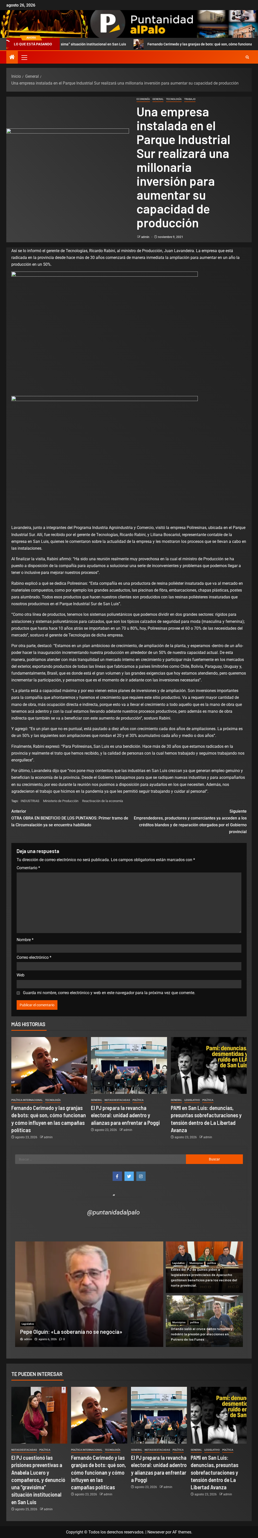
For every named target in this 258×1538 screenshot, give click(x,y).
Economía (143, 99)
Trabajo (190, 99)
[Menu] (24, 57)
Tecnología (174, 99)
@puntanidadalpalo (113, 1212)
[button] (24, 57)
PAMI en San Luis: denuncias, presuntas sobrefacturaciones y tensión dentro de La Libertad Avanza (214, 1472)
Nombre (25, 939)
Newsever (156, 1532)
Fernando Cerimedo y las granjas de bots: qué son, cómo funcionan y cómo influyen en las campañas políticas (98, 1472)
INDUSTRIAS (30, 801)
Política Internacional (27, 1100)
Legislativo (192, 1100)
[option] (89, 1294)
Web (20, 975)
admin (145, 237)
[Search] (247, 57)
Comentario (28, 867)
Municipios (196, 1263)
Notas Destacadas (117, 1100)
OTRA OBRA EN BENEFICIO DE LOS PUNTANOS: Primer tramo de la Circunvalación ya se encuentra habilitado (69, 818)
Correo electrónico (34, 957)
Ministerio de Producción (60, 801)
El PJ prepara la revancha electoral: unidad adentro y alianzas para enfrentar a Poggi (125, 1115)
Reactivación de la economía (102, 801)
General (158, 99)
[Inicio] (12, 57)
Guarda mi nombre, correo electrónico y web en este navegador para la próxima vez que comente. (109, 992)
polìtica (138, 1100)
